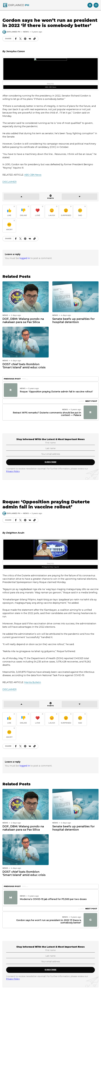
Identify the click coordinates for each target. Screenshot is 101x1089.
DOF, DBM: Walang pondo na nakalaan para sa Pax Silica (23, 320)
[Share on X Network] (20, 38)
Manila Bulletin (32, 682)
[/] (89, 5)
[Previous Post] (10, 390)
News (26, 32)
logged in (24, 258)
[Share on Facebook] (15, 38)
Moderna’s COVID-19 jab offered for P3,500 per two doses (53, 899)
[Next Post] (90, 412)
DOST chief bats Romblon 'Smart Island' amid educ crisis (24, 366)
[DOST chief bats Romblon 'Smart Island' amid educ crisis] (25, 341)
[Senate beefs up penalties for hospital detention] (75, 296)
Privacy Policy (13, 471)
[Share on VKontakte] (29, 38)
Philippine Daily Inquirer (50, 567)
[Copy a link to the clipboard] (34, 38)
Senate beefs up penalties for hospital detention (73, 320)
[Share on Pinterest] (25, 38)
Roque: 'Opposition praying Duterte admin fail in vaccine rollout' (56, 391)
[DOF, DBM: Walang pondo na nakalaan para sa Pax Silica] (25, 296)
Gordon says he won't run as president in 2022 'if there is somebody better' (48, 921)
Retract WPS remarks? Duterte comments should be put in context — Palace (47, 414)
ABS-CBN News (50, 87)
